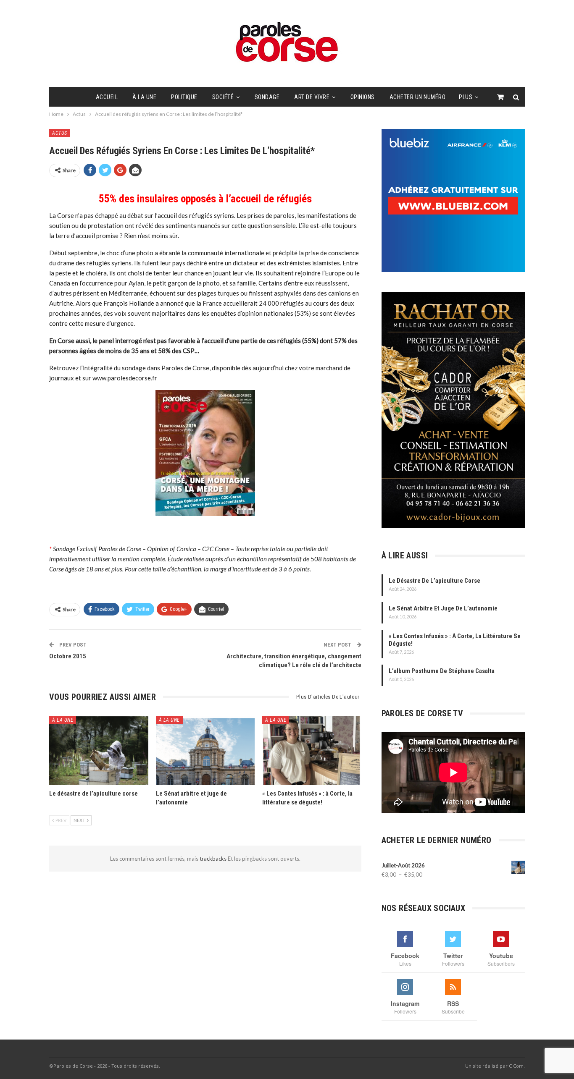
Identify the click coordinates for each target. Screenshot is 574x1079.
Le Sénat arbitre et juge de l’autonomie (443, 608)
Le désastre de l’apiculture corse (434, 580)
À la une (144, 97)
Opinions (362, 97)
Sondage (267, 97)
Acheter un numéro (418, 97)
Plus (465, 97)
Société (223, 97)
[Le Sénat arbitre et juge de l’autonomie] (205, 750)
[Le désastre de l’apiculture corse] (98, 750)
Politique (184, 97)
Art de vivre (311, 97)
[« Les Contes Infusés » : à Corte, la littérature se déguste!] (311, 750)
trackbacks (214, 858)
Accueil (107, 97)
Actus (59, 133)
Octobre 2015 (67, 656)
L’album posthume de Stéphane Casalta (442, 671)
